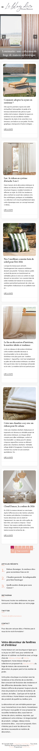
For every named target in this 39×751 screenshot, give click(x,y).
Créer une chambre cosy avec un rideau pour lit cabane (18, 424)
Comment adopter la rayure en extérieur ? (18, 101)
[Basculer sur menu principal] (3, 7)
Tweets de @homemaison (12, 616)
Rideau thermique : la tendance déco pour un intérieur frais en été (19, 51)
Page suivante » (23, 551)
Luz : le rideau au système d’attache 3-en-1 (15, 179)
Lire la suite (8, 129)
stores (26, 658)
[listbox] (19, 36)
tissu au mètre (28, 663)
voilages (18, 658)
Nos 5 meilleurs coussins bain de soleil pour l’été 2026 (19, 260)
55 (13, 551)
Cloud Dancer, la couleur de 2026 (19, 506)
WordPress (26, 747)
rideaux (11, 658)
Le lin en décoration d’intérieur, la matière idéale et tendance (18, 344)
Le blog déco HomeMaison (21, 744)
